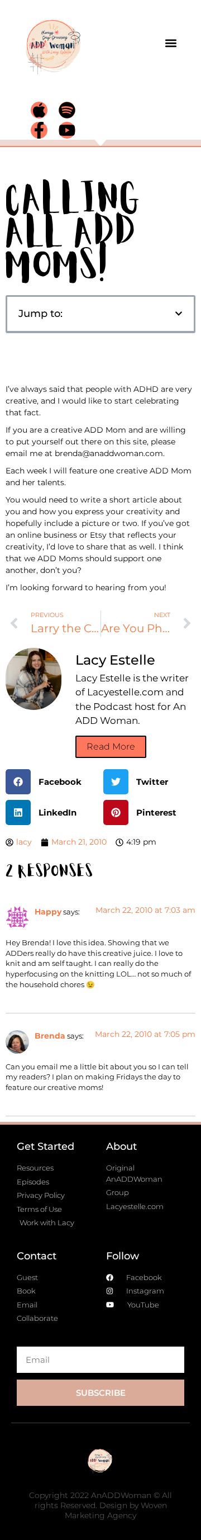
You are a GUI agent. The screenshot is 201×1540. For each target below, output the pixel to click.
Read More (111, 746)
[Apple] (39, 110)
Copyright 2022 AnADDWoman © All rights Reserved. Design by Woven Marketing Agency (100, 1505)
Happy (48, 912)
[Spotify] (67, 110)
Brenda (50, 1036)
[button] (171, 43)
